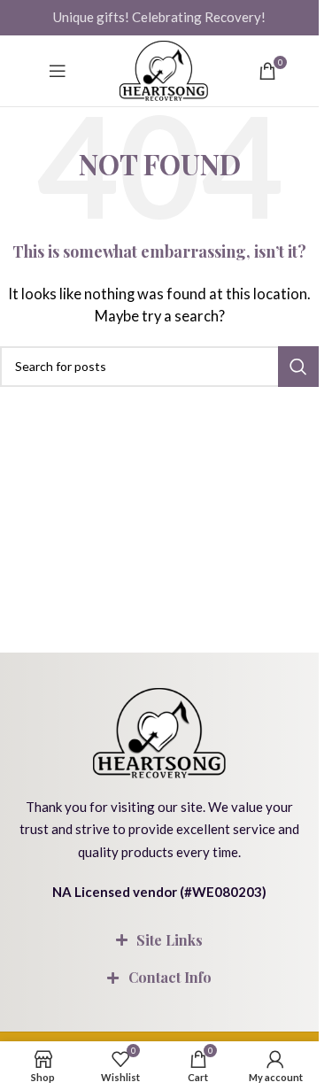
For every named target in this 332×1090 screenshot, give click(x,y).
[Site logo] (164, 70)
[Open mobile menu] (57, 71)
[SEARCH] (298, 366)
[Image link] (159, 730)
